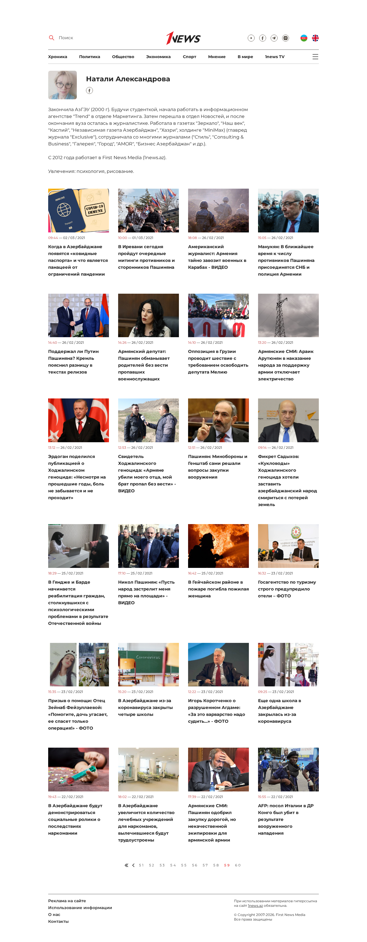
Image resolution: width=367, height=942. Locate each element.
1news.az (255, 905)
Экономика (158, 57)
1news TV (274, 57)
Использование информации (80, 908)
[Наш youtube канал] (251, 38)
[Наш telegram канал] (274, 38)
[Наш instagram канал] (285, 38)
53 (163, 865)
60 (238, 865)
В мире (245, 57)
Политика (89, 57)
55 (184, 865)
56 (195, 865)
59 (227, 865)
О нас (54, 915)
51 (141, 865)
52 (152, 865)
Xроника (57, 57)
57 (206, 865)
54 (173, 865)
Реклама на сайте (67, 901)
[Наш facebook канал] (262, 38)
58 (216, 865)
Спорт (189, 57)
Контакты (58, 921)
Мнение (217, 57)
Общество (123, 57)
